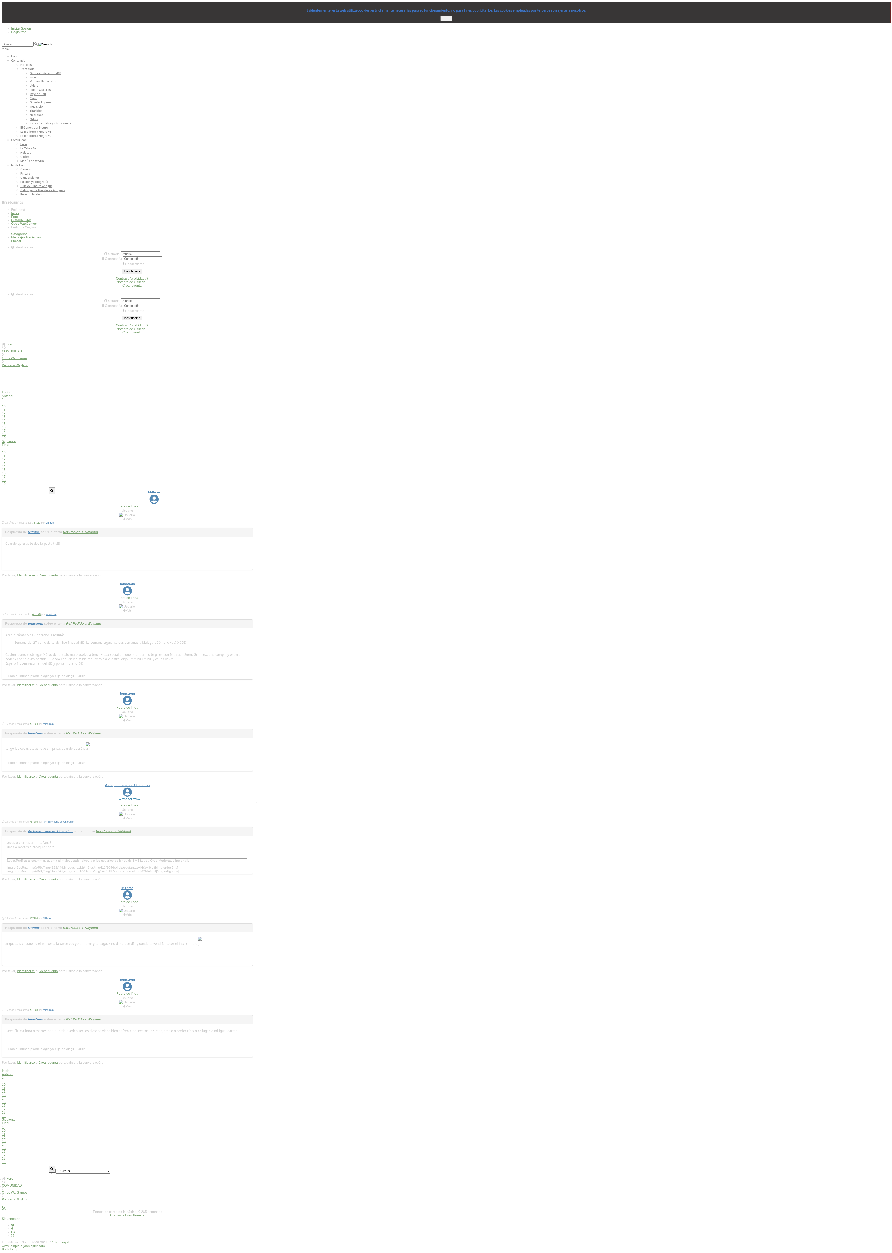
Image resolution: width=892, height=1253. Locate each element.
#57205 (34, 821)
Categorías (19, 234)
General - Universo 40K (45, 73)
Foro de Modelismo (33, 194)
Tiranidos (36, 111)
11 (3, 410)
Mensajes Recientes (26, 237)
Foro (23, 144)
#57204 (34, 723)
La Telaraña (28, 148)
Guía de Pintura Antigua (36, 186)
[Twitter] (12, 1225)
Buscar (16, 241)
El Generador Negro (34, 127)
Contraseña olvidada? (132, 278)
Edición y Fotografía (34, 182)
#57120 (36, 614)
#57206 (34, 918)
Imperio (35, 77)
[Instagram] (12, 1235)
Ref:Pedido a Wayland (80, 532)
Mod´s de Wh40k (32, 161)
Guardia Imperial (41, 102)
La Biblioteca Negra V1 (35, 131)
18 (4, 434)
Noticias (26, 65)
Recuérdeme (134, 264)
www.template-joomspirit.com (23, 1246)
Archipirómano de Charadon (127, 785)
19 (4, 437)
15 (4, 423)
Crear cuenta (132, 285)
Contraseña (114, 258)
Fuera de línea (127, 506)
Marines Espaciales (43, 81)
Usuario (114, 254)
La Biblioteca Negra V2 (35, 136)
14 (4, 420)
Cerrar (446, 18)
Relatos (25, 152)
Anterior (7, 396)
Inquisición (37, 106)
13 (4, 417)
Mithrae (154, 492)
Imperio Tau (38, 94)
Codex (24, 157)
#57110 (36, 522)
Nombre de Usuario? (132, 282)
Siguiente (9, 441)
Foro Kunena (134, 1215)
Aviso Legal (60, 1242)
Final (5, 444)
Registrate (18, 32)
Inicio (14, 56)
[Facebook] (12, 1228)
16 (4, 427)
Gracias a (117, 1215)
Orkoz (34, 119)
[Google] (13, 1232)
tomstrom (127, 584)
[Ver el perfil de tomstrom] (127, 593)
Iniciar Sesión (21, 28)
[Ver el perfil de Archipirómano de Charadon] (127, 794)
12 (4, 413)
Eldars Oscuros (40, 90)
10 (4, 406)
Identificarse (132, 271)
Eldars (34, 85)
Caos (33, 98)
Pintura (25, 173)
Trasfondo (27, 69)
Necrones (36, 115)
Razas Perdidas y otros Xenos (50, 123)
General (25, 169)
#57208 (34, 1010)
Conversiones (30, 177)
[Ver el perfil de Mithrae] (154, 502)
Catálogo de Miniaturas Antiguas (42, 190)
